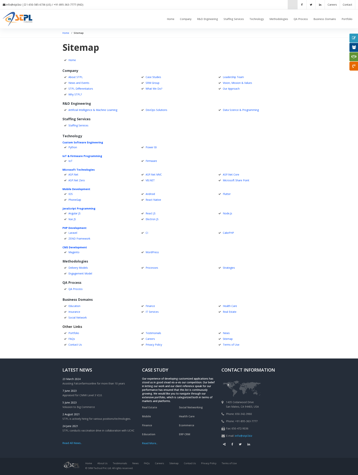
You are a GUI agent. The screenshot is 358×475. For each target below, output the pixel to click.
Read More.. (150, 443)
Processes (152, 267)
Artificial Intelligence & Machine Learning (92, 110)
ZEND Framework (79, 238)
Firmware (151, 161)
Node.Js (227, 213)
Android (150, 194)
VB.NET (150, 180)
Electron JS (152, 219)
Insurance (74, 311)
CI (147, 233)
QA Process (301, 19)
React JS (151, 213)
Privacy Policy (154, 344)
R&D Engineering (207, 19)
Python (72, 147)
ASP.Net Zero (76, 180)
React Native (153, 199)
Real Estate (229, 311)
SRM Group (152, 83)
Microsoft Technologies (78, 169)
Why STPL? (75, 94)
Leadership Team (233, 77)
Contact (347, 4)
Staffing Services (234, 19)
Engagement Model (80, 273)
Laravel (72, 233)
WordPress (152, 252)
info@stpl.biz (13, 4)
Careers (150, 339)
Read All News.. (72, 443)
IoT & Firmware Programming (82, 156)
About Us (102, 463)
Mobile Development (76, 189)
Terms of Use (231, 344)
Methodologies (278, 19)
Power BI (151, 147)
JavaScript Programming (78, 208)
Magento (73, 252)
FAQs (71, 339)
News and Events (78, 83)
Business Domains (324, 19)
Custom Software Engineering (82, 142)
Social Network (77, 317)
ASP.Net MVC (154, 174)
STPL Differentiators (80, 88)
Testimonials (153, 333)
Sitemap (228, 339)
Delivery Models (78, 267)
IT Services (152, 311)
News (226, 333)
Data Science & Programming (241, 110)
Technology (256, 19)
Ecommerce (186, 425)
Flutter (227, 194)
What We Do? (154, 88)
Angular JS (74, 213)
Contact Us (75, 344)
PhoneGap (74, 199)
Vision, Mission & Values (237, 83)
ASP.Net (73, 174)
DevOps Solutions (156, 110)
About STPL (75, 77)
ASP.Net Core (231, 174)
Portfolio (347, 19)
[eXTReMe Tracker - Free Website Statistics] (330, 463)
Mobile (146, 416)
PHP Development (74, 228)
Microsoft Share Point (236, 180)
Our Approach (231, 88)
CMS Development (74, 247)
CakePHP (228, 233)
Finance (150, 306)
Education (74, 306)
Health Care (230, 306)
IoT (70, 161)
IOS (70, 194)
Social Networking (191, 407)
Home (170, 19)
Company (185, 19)
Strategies (229, 267)
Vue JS (72, 219)
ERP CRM (184, 434)
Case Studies (153, 77)
